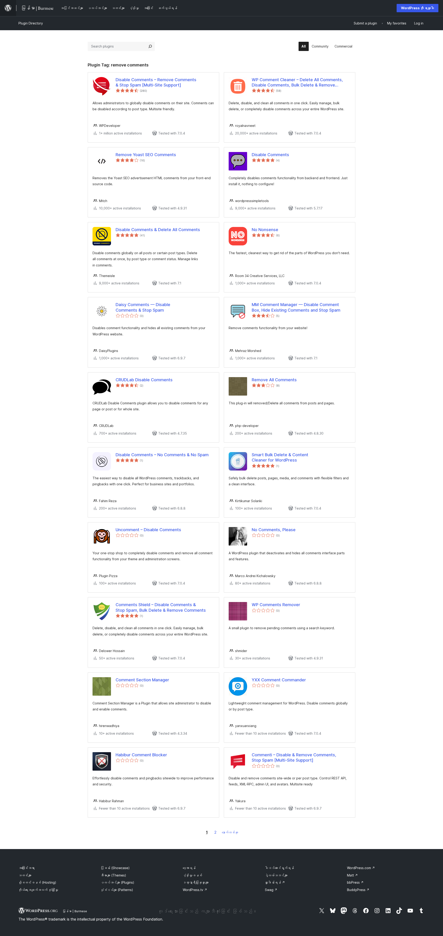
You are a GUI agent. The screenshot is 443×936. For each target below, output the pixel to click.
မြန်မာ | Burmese (75, 911)
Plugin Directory (30, 23)
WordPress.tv (195, 890)
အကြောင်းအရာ (26, 868)
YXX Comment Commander (279, 679)
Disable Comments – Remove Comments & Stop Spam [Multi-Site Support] (156, 82)
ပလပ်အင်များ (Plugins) (117, 882)
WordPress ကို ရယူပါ (417, 8)
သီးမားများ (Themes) (113, 875)
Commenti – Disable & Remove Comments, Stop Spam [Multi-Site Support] (294, 757)
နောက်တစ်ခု (230, 832)
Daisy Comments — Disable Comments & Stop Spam (143, 307)
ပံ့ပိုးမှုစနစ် (192, 875)
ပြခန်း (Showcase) (115, 868)
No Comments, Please (274, 529)
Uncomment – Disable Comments (148, 529)
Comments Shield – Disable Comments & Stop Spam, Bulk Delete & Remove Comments (161, 607)
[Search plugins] (150, 46)
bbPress (355, 882)
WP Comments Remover (276, 604)
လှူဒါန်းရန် (275, 882)
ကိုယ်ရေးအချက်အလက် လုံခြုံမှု (38, 890)
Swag (271, 890)
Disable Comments (270, 154)
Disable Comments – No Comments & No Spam (162, 454)
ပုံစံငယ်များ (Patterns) (117, 890)
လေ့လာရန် (189, 868)
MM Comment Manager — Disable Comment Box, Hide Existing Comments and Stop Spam (296, 307)
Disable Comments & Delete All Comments (158, 229)
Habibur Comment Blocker (141, 754)
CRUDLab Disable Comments (144, 379)
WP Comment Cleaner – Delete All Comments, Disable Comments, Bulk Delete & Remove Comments (297, 82)
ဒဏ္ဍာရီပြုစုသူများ (196, 882)
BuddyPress (358, 890)
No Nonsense (265, 229)
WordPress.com (361, 868)
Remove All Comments (274, 379)
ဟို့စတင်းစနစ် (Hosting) (37, 882)
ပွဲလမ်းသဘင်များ (276, 875)
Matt (352, 875)
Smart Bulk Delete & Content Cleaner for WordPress (280, 457)
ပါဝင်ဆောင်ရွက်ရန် (279, 868)
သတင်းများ (24, 875)
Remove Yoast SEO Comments (146, 154)
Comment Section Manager (142, 679)
